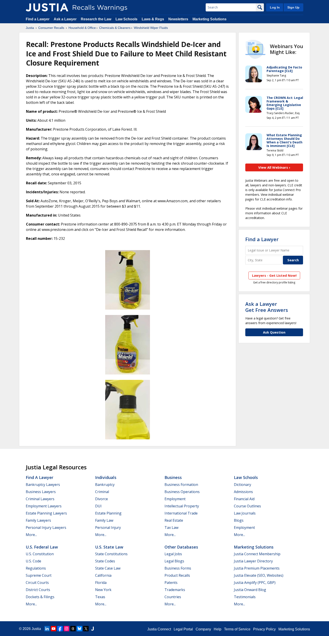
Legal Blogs (174, 561)
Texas (100, 596)
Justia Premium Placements (257, 568)
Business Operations (182, 491)
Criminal (102, 491)
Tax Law (171, 527)
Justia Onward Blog (250, 589)
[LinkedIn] (47, 628)
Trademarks (174, 589)
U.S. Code (33, 561)
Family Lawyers (38, 520)
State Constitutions (111, 553)
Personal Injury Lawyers (46, 527)
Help (217, 629)
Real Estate (173, 520)
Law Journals (245, 513)
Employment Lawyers (44, 506)
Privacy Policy (264, 629)
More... (31, 534)
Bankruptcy (105, 484)
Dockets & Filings (40, 596)
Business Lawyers (41, 491)
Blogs (239, 520)
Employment (175, 498)
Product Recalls (177, 575)
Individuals (105, 477)
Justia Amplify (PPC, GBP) (255, 582)
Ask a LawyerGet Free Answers (266, 306)
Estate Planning (108, 513)
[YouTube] (53, 628)
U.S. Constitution (40, 553)
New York (103, 589)
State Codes (105, 561)
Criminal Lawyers (40, 498)
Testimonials (245, 596)
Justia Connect (159, 629)
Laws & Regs (153, 19)
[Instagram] (66, 628)
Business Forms (177, 568)
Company (203, 629)
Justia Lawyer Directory (253, 561)
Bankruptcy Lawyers (43, 484)
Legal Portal (183, 629)
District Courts (38, 589)
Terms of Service (237, 629)
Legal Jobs (173, 553)
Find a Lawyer (37, 19)
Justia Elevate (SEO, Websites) (258, 575)
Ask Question (274, 332)
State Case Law (107, 568)
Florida (101, 582)
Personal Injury (108, 527)
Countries (172, 596)
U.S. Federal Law (42, 547)
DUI (98, 506)
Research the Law (96, 19)
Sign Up (293, 7)
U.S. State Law (109, 547)
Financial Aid (244, 498)
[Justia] (47, 7)
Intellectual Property (181, 506)
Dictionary (242, 484)
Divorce (101, 498)
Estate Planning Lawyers (46, 513)
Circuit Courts (37, 582)
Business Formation (181, 484)
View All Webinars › (274, 167)
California (103, 575)
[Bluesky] (79, 628)
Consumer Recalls (51, 28)
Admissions (243, 491)
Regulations (36, 568)
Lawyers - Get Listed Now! (274, 275)
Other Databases (181, 547)
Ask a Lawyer (65, 19)
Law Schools (126, 19)
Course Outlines (247, 506)
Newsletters (178, 19)
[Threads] (73, 628)
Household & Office (82, 28)
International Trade (181, 513)
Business (173, 477)
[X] (86, 628)
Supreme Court (38, 575)
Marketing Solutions (209, 19)
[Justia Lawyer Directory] (92, 628)
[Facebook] (60, 628)
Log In (275, 7)
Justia (30, 28)
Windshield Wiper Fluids (151, 28)
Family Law (104, 520)
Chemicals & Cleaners (114, 28)
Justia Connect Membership (257, 553)
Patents (170, 582)
